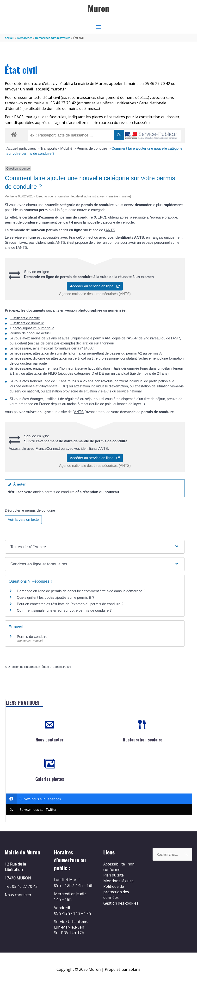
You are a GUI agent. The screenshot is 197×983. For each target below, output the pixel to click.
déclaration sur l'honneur (95, 343)
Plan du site (113, 875)
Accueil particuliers (21, 148)
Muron (98, 8)
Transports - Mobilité (56, 148)
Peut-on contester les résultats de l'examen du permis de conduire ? (70, 604)
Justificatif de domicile (27, 323)
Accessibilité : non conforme (119, 866)
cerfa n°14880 (82, 348)
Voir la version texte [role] (23, 519)
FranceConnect (81, 237)
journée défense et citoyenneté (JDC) (39, 386)
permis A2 (134, 353)
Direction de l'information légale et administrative (39, 667)
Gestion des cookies (120, 903)
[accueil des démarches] (13, 133)
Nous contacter (49, 739)
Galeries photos (49, 779)
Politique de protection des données (116, 892)
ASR (176, 338)
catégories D (84, 373)
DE (101, 373)
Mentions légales (118, 880)
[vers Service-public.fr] (151, 136)
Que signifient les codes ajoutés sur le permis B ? (55, 597)
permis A (155, 353)
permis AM (101, 338)
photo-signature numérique (33, 328)
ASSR (133, 338)
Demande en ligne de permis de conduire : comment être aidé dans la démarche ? (81, 591)
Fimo (144, 368)
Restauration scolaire (142, 739)
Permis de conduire (92, 148)
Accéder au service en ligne (93, 286)
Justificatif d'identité (25, 318)
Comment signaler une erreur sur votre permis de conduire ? (64, 610)
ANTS (110, 230)
